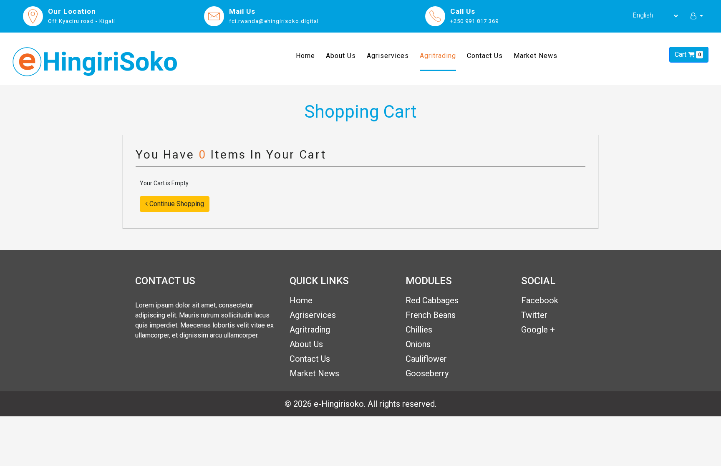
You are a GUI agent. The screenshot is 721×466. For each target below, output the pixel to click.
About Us (341, 56)
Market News (535, 56)
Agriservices (388, 56)
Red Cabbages (432, 300)
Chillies (419, 330)
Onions (418, 344)
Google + (538, 330)
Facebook (539, 300)
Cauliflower (426, 359)
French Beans (431, 315)
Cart (688, 54)
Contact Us (485, 56)
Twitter (534, 315)
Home (305, 55)
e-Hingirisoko (339, 404)
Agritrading (438, 56)
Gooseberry (427, 373)
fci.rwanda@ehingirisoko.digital (274, 21)
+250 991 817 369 (474, 21)
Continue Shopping (176, 204)
